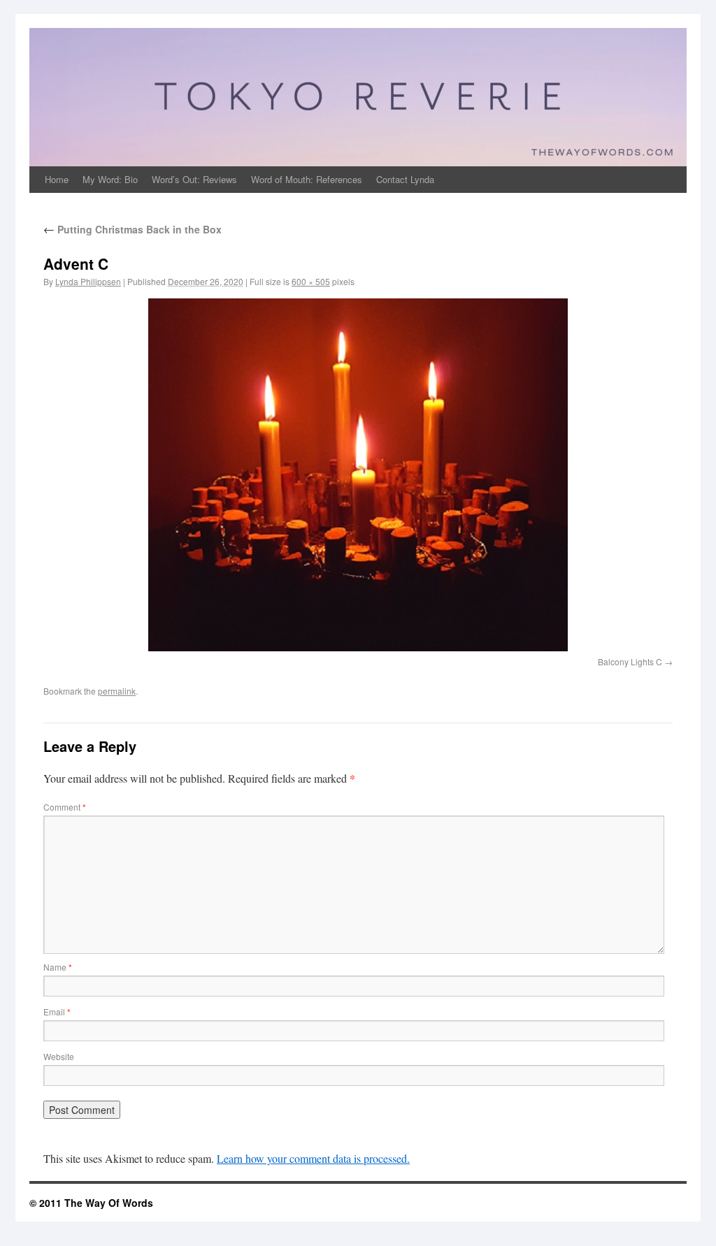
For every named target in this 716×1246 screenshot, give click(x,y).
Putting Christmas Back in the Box (132, 229)
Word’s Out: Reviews (194, 179)
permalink (117, 691)
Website (58, 1056)
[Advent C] (358, 474)
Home (57, 179)
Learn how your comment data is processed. (313, 1158)
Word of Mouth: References (306, 179)
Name (57, 967)
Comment (64, 807)
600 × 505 (311, 281)
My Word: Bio (110, 179)
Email (57, 1011)
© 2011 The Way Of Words (91, 1203)
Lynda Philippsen (88, 281)
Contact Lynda (405, 179)
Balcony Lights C (630, 661)
